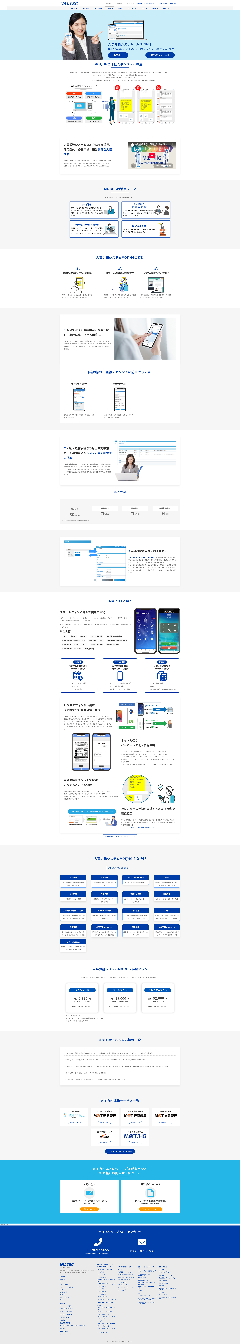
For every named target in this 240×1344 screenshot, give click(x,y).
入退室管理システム (144, 1275)
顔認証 (120, 8)
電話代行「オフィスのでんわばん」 (106, 1280)
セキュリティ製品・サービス (106, 1302)
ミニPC (120, 1269)
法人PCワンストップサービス (127, 1287)
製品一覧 (109, 3)
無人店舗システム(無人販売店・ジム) (146, 1283)
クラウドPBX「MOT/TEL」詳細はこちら (119, 836)
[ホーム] (70, 4)
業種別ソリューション (165, 1275)
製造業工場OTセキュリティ (167, 1278)
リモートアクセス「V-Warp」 (106, 1323)
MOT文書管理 (102, 1294)
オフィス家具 (163, 1267)
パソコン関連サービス (124, 1267)
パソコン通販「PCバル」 (125, 1280)
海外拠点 (62, 1294)
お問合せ (118, 55)
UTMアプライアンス (104, 1332)
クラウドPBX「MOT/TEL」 (106, 1269)
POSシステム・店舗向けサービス (147, 1287)
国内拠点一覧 (63, 1292)
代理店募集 (173, 4)
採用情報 (139, 4)
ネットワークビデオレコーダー (106, 1329)
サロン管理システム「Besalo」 (147, 1296)
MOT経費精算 (102, 1291)
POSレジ (141, 1293)
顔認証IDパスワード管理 (105, 1312)
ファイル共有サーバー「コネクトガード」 (106, 1317)
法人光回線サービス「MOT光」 (107, 1299)
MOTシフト (101, 1289)
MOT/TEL (74, 8)
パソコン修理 (122, 1282)
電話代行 (110, 8)
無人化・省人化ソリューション (147, 1267)
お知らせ (129, 3)
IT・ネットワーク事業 (65, 1306)
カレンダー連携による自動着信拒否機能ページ (139, 827)
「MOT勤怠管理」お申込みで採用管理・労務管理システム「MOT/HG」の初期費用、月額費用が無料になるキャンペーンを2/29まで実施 (116, 1066)
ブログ (61, 1289)
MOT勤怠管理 (102, 1286)
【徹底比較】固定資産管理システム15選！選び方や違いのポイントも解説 (95, 1079)
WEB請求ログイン (151, 4)
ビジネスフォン (102, 1274)
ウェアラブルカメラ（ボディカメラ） (106, 1308)
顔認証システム (143, 1277)
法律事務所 (162, 1292)
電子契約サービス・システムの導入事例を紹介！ (86, 1073)
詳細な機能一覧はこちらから (118, 868)
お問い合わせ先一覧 (141, 1250)
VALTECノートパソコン (125, 1272)
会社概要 (62, 1279)
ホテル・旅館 (163, 1280)
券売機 (140, 1291)
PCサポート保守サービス (125, 1274)
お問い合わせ (163, 4)
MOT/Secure (101, 1321)
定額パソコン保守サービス (126, 1277)
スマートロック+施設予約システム (147, 1271)
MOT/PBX (86, 8)
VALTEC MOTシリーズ (104, 1267)
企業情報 (119, 3)
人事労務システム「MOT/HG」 (107, 1284)
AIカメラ (144, 8)
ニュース (62, 1282)
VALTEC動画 (98, 8)
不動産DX (161, 1286)
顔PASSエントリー (144, 1280)
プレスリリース (64, 1284)
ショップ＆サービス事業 (66, 1308)
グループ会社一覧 (64, 1297)
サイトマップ (63, 1334)
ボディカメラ (132, 8)
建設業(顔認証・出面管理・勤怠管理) (168, 1288)
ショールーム (63, 1300)
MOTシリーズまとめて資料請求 (121, 1151)
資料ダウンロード (160, 55)
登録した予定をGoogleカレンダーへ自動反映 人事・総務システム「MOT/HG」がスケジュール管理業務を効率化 (109, 1053)
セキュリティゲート (103, 1314)
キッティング (122, 1290)
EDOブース (162, 1269)
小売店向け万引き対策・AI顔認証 (167, 1298)
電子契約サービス (103, 1297)
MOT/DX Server (102, 1277)
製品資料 (155, 8)
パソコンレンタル (123, 1285)
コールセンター (163, 1295)
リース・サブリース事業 (66, 1311)
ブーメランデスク (164, 1272)
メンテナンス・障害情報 (66, 1287)
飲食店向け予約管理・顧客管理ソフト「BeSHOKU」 (147, 1299)
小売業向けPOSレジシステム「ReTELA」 (147, 1303)
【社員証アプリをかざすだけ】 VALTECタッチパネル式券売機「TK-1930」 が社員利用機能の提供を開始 (105, 1060)
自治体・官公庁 (163, 1283)
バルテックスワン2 (103, 1326)
